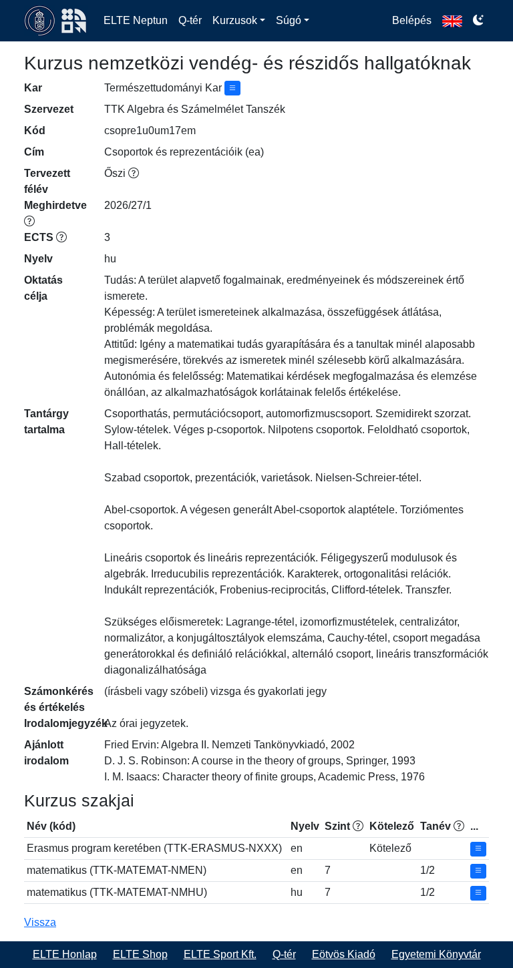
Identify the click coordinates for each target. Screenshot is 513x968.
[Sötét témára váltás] (478, 21)
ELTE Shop (140, 954)
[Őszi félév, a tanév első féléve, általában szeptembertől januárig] (133, 173)
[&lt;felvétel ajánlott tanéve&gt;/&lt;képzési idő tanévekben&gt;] (459, 826)
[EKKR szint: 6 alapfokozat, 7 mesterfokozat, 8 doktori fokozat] (358, 826)
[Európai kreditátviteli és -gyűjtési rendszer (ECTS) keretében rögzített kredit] (61, 237)
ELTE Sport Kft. (220, 954)
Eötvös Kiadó (343, 954)
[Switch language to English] (452, 21)
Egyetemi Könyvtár (436, 954)
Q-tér (190, 20)
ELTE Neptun (136, 20)
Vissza (40, 922)
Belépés (412, 20)
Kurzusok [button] (234, 20)
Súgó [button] (288, 20)
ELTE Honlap (65, 954)
